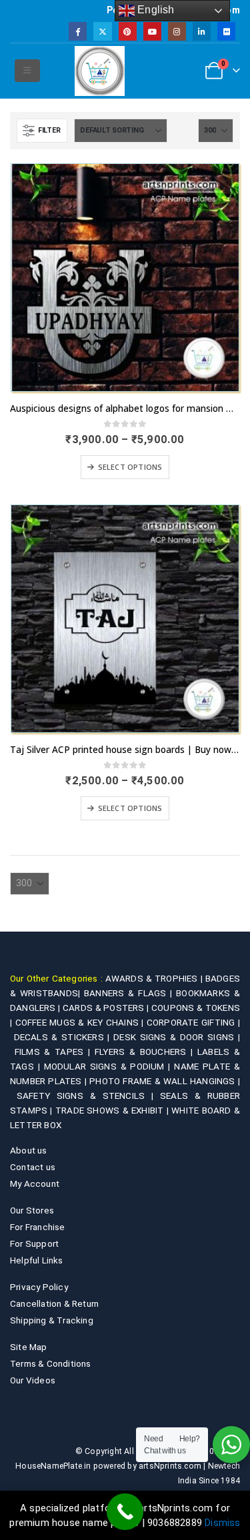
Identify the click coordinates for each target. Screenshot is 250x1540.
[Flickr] (226, 31)
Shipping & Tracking (51, 1320)
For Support (34, 1243)
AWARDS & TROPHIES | (154, 978)
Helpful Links (36, 1260)
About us (28, 1150)
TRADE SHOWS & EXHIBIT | (113, 1110)
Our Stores (32, 1210)
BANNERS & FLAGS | (130, 993)
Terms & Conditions (50, 1363)
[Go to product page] (125, 277)
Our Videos (32, 1380)
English (155, 9)
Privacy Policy (39, 1286)
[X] (102, 31)
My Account (34, 1183)
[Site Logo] (100, 71)
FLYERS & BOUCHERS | (146, 1051)
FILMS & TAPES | (55, 1051)
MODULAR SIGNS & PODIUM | (109, 1066)
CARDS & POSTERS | (107, 1007)
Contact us (32, 1166)
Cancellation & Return (54, 1303)
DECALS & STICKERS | (64, 1037)
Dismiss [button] (222, 1523)
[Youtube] (152, 31)
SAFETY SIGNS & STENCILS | (88, 1095)
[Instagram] (177, 31)
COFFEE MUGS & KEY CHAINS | (81, 1022)
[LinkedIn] (202, 31)
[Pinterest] (128, 31)
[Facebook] (78, 31)
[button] (27, 70)
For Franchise (37, 1226)
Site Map (28, 1346)
